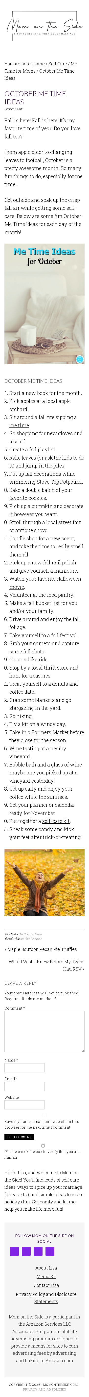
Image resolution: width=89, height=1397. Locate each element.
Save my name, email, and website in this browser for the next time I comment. (41, 1124)
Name (11, 1060)
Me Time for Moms (31, 934)
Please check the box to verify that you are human (42, 1154)
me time (19, 425)
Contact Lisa (46, 1285)
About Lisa (46, 1268)
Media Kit (46, 1276)
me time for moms (31, 938)
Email (11, 1078)
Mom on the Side (44, 25)
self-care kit (56, 821)
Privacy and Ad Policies (44, 1389)
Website (11, 1097)
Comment (14, 1008)
